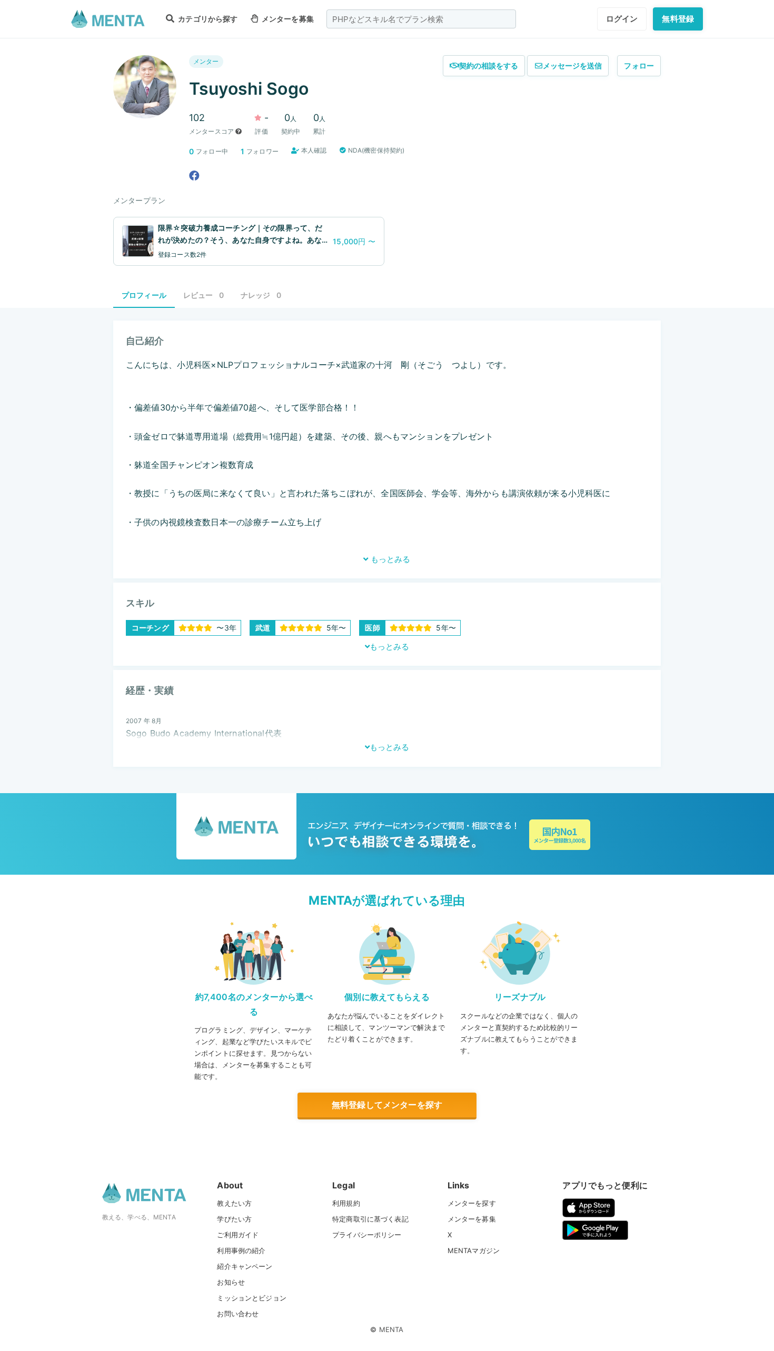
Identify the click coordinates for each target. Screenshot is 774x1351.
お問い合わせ (238, 1313)
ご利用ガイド (238, 1234)
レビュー (203, 295)
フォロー (639, 65)
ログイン (622, 19)
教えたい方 (234, 1203)
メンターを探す (472, 1203)
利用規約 (346, 1203)
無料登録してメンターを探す (387, 1104)
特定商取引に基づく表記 (370, 1219)
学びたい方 (234, 1219)
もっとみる (389, 559)
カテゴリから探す (206, 18)
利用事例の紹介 (241, 1250)
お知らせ (231, 1282)
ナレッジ (261, 295)
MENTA (391, 1329)
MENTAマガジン (474, 1250)
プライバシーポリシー (367, 1234)
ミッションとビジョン (251, 1298)
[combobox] (421, 18)
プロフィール (144, 295)
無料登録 (678, 19)
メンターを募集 (287, 18)
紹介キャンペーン (244, 1266)
